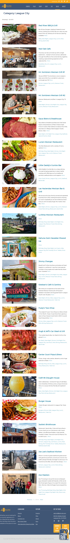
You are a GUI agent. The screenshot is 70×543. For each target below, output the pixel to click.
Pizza (40, 365)
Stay (46, 6)
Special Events (43, 136)
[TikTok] (67, 1)
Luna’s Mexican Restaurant (50, 142)
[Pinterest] (64, 1)
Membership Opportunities (26, 524)
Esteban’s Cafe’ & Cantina (50, 285)
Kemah (41, 441)
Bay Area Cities (22, 521)
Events (28, 6)
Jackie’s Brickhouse (47, 424)
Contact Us (21, 518)
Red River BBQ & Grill (48, 25)
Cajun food (42, 178)
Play (34, 6)
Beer (40, 391)
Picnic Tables (57, 250)
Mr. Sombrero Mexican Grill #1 (52, 72)
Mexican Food (59, 83)
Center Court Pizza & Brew (50, 354)
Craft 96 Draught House (49, 378)
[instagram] (58, 521)
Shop (40, 6)
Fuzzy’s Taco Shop (46, 308)
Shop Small (42, 494)
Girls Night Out (54, 104)
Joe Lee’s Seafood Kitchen (50, 452)
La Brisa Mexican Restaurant (51, 215)
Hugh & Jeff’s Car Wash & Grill (52, 331)
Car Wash (41, 340)
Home (20, 513)
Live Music (49, 342)
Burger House (45, 401)
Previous (29, 499)
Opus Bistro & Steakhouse (50, 119)
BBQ (40, 38)
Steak (49, 136)
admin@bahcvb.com (60, 513)
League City (52, 38)
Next (41, 499)
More (45, 35)
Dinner (41, 83)
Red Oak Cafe (45, 49)
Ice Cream (57, 248)
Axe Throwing (43, 490)
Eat (52, 6)
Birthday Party (43, 151)
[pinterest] (63, 521)
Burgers (41, 410)
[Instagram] (61, 1)
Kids (62, 248)
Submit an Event (57, 528)
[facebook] (54, 521)
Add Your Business (65, 528)
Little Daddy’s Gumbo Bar (50, 165)
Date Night (45, 38)
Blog (57, 6)
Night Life (55, 492)
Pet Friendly (49, 250)
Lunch (58, 38)
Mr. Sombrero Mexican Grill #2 (52, 95)
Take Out (57, 300)
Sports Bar (46, 40)
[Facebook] (59, 1)
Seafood (64, 134)
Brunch (47, 64)
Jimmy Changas (46, 261)
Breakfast (41, 64)
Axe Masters (44, 475)
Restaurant (42, 66)
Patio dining (45, 209)
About (64, 6)
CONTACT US (54, 1)
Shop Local (62, 492)
